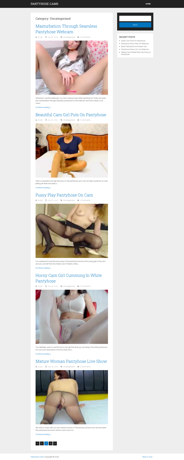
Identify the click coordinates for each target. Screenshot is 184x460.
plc (41, 37)
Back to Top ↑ (147, 457)
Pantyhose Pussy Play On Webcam (135, 44)
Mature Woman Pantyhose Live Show (71, 361)
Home (148, 4)
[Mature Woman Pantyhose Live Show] (72, 397)
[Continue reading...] (43, 107)
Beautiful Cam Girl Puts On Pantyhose (71, 114)
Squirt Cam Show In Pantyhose (133, 41)
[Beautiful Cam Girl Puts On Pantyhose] (72, 150)
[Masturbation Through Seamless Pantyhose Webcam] (72, 68)
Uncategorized (69, 37)
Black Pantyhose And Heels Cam (134, 46)
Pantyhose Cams (44, 3)
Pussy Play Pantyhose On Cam (64, 195)
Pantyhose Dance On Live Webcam (135, 49)
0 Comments (85, 37)
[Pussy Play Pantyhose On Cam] (72, 231)
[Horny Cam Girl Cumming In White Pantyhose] (72, 317)
